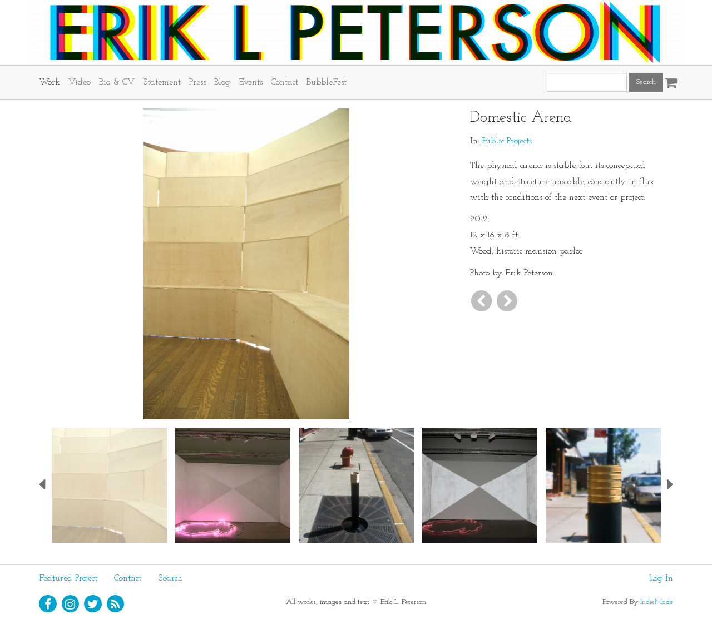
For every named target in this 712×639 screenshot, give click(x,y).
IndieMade (656, 602)
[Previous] (481, 300)
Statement (162, 82)
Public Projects (507, 141)
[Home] (356, 32)
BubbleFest (326, 82)
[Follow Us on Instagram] (71, 604)
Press (197, 82)
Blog (222, 82)
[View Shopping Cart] (668, 79)
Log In (661, 578)
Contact (284, 82)
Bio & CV (117, 82)
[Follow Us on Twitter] (93, 604)
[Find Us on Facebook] (48, 604)
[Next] (507, 300)
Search (170, 578)
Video (79, 82)
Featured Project (68, 578)
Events (251, 82)
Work (49, 82)
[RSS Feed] (116, 604)
